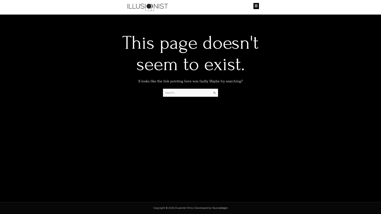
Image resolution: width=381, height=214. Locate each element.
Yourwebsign (220, 208)
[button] (225, 6)
